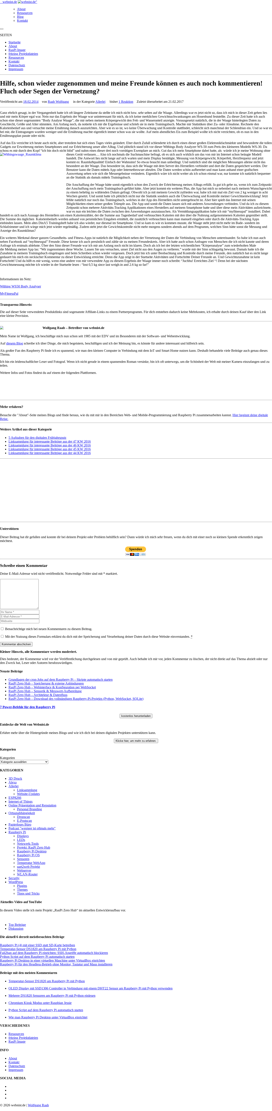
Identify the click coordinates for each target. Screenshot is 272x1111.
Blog (20, 17)
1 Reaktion (126, 101)
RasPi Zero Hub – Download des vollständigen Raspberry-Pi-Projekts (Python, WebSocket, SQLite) (75, 699)
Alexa (12, 782)
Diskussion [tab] (15, 928)
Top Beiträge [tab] (17, 925)
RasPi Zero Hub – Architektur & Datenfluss (37, 695)
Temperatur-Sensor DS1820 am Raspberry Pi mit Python (38, 949)
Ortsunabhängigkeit (21, 813)
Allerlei (100, 101)
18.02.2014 (30, 101)
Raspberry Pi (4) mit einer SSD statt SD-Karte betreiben (37, 945)
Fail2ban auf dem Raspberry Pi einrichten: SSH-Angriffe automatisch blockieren (54, 953)
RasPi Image (17, 50)
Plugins (22, 886)
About (21, 9)
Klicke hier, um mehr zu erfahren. (136, 740)
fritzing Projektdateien (23, 54)
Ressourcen (25, 13)
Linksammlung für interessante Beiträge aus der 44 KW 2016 (49, 453)
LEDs (21, 840)
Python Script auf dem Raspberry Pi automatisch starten (37, 956)
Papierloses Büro (19, 824)
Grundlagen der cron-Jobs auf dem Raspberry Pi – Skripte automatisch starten (60, 679)
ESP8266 (14, 797)
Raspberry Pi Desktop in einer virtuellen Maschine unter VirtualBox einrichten (52, 960)
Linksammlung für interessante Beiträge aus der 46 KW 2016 (49, 445)
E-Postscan (24, 820)
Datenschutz (16, 65)
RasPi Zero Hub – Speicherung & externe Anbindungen (46, 683)
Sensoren (23, 859)
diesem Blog (14, 343)
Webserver (24, 870)
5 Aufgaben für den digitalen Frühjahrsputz (37, 437)
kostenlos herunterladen (136, 716)
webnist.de (10, 2)
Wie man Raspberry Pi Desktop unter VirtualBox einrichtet (47, 1017)
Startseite (14, 42)
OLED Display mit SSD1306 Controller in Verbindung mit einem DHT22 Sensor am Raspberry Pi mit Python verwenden (90, 988)
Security (14, 878)
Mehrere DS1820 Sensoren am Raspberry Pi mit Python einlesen (51, 995)
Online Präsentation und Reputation (32, 805)
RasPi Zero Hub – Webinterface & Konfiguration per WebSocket (52, 687)
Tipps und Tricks (28, 893)
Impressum (15, 69)
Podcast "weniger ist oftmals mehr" (32, 828)
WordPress (15, 882)
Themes (22, 889)
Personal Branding (29, 809)
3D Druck (15, 778)
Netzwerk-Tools (28, 843)
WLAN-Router (27, 874)
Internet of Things (20, 801)
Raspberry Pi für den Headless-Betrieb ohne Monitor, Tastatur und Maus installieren (56, 964)
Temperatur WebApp (31, 863)
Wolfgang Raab (38, 1105)
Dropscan (23, 817)
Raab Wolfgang (58, 101)
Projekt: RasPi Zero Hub (33, 847)
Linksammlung (27, 790)
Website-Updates (28, 794)
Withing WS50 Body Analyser (20, 286)
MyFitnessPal (9, 293)
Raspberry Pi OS (28, 855)
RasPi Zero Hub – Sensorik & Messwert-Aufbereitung (45, 691)
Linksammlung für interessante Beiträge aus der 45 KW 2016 (49, 449)
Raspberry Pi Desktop (32, 851)
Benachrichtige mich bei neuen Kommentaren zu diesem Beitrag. (48, 629)
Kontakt (22, 20)
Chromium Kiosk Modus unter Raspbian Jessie (40, 1003)
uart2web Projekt (28, 866)
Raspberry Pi (17, 832)
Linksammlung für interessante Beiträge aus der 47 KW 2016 (49, 441)
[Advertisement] (127, 490)
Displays (23, 836)
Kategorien (7, 758)
